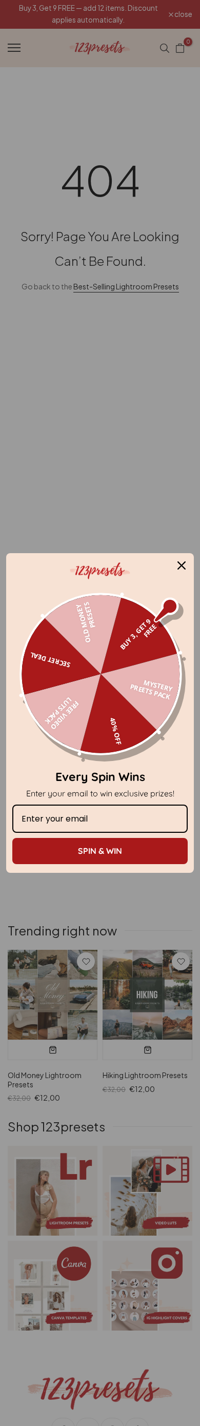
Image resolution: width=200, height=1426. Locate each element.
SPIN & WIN (100, 851)
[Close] (181, 565)
